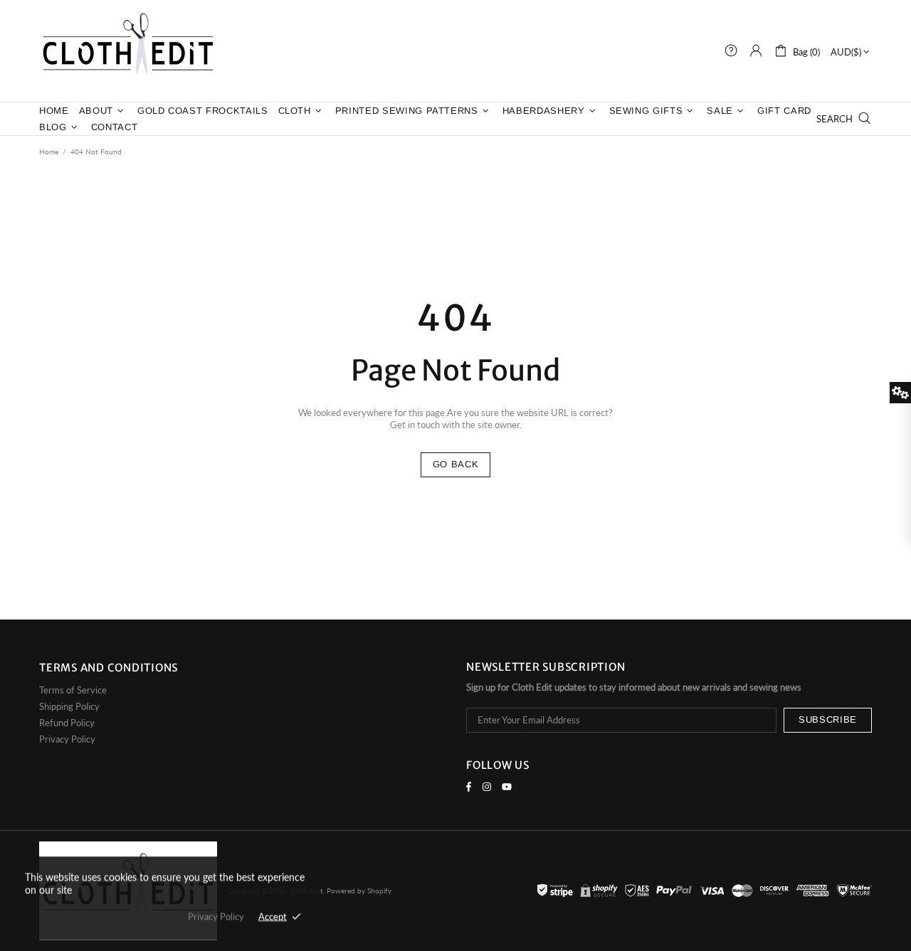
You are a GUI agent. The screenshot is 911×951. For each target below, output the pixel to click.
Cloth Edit (128, 50)
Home (48, 151)
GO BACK (456, 464)
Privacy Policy (67, 739)
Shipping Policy (69, 706)
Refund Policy (67, 722)
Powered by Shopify (359, 890)
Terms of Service (73, 690)
